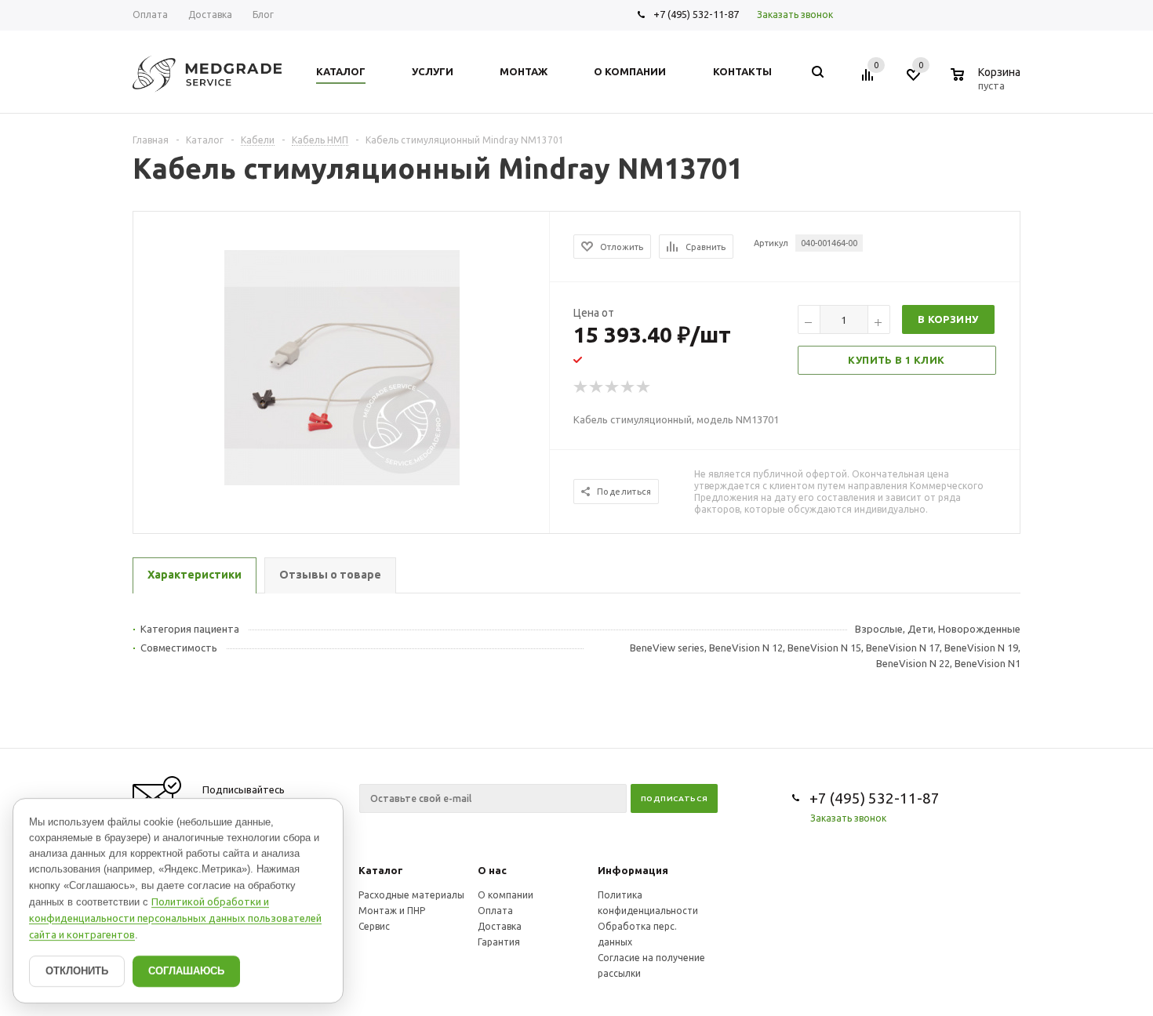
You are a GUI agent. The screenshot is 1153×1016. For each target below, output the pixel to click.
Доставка (500, 926)
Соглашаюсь (186, 971)
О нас (492, 870)
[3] (612, 387)
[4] (628, 387)
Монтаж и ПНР (391, 910)
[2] (597, 387)
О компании (505, 895)
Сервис (374, 926)
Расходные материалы (411, 895)
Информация (633, 870)
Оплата (495, 910)
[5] (644, 387)
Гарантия (499, 942)
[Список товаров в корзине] (987, 83)
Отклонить (76, 971)
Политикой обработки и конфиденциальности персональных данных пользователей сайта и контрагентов (175, 918)
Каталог (380, 870)
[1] (581, 387)
